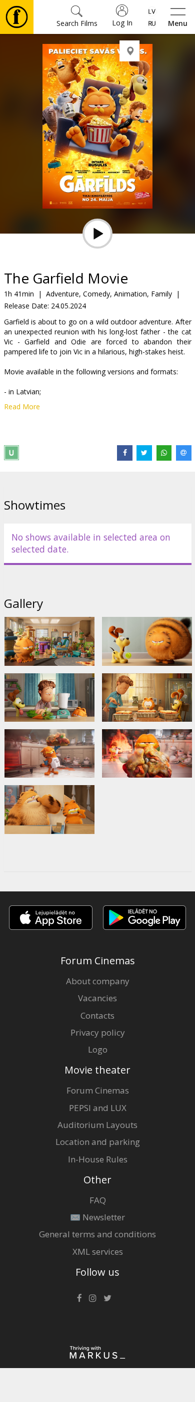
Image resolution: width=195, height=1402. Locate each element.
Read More (22, 406)
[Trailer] (97, 234)
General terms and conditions (97, 1234)
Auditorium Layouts (98, 1124)
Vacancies (97, 998)
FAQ (98, 1200)
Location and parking (98, 1141)
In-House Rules (98, 1159)
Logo (98, 1049)
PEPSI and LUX (97, 1108)
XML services (97, 1251)
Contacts (97, 1015)
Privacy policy (97, 1032)
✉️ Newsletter (97, 1217)
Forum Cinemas (97, 1090)
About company (98, 981)
